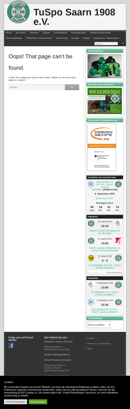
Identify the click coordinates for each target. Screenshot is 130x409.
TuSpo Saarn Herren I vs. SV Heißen (104, 232)
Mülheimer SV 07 (105, 198)
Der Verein (21, 33)
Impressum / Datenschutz (106, 38)
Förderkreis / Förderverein (39, 38)
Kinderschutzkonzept (100, 33)
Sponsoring (62, 38)
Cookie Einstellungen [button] (15, 402)
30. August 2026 (105, 221)
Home (9, 33)
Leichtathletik (60, 33)
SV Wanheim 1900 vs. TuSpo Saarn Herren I (105, 266)
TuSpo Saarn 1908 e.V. (74, 17)
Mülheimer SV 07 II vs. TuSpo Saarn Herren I (102, 186)
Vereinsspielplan (14, 38)
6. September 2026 (105, 283)
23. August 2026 (105, 256)
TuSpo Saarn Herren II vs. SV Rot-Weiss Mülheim (105, 249)
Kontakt (75, 38)
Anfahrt (86, 38)
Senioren (34, 33)
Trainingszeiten (78, 33)
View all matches (114, 272)
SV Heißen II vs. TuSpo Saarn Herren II (104, 293)
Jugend (46, 33)
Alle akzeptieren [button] (38, 402)
